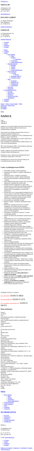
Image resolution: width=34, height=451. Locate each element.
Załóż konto (11, 105)
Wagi (9, 79)
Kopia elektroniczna (16, 62)
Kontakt (6, 47)
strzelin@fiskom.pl (6, 39)
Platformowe (14, 84)
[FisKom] (4, 1)
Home (6, 50)
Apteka (13, 68)
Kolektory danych (16, 76)
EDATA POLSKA (13, 96)
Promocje (6, 45)
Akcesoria (10, 88)
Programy (10, 87)
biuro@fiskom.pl (5, 14)
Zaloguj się (4, 105)
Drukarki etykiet (15, 77)
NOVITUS (11, 93)
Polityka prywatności (6, 448)
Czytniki (13, 73)
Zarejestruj (24, 448)
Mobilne (13, 65)
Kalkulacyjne (14, 82)
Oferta (6, 44)
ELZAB (10, 91)
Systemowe (18, 59)
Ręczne (17, 74)
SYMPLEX (11, 98)
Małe (12, 56)
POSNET (10, 94)
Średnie (13, 57)
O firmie (6, 42)
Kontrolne (14, 81)
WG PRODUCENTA (10, 90)
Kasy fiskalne (11, 54)
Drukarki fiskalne (12, 64)
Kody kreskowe (12, 71)
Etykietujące (14, 85)
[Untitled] (4, 107)
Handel (13, 67)
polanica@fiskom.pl (6, 27)
